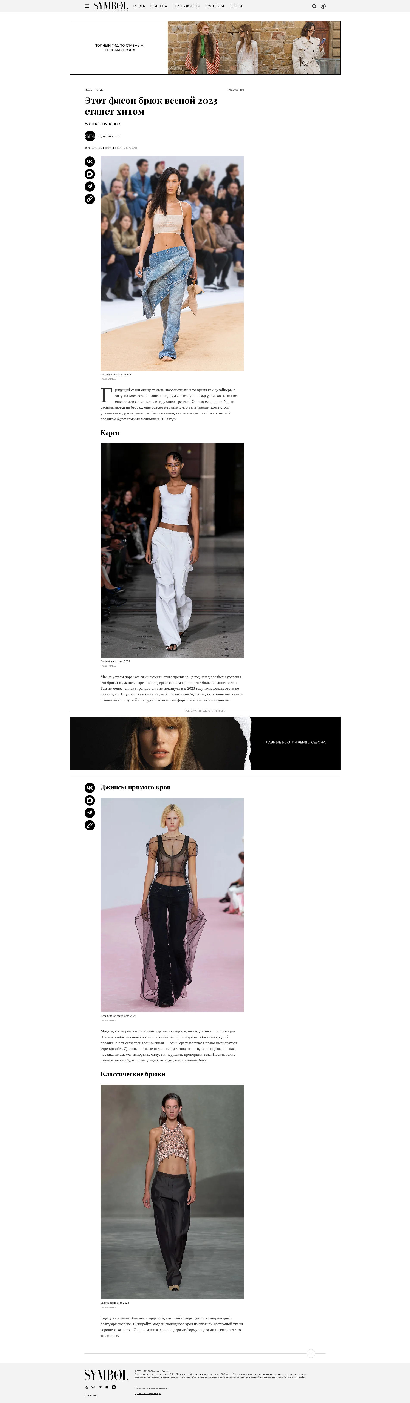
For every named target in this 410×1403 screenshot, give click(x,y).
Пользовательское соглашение (152, 1387)
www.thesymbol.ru (296, 1377)
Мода (88, 90)
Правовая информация (148, 1393)
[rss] (86, 1387)
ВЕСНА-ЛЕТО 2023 (126, 147)
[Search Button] (314, 6)
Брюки (109, 147)
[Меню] (87, 6)
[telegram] (100, 1387)
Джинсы (97, 147)
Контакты (91, 1395)
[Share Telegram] (90, 186)
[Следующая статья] (205, 1353)
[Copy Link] (90, 199)
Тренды (99, 90)
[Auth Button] (323, 6)
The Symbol (111, 6)
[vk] (93, 1387)
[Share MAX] (90, 174)
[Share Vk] (90, 161)
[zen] (107, 1387)
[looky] (114, 1387)
